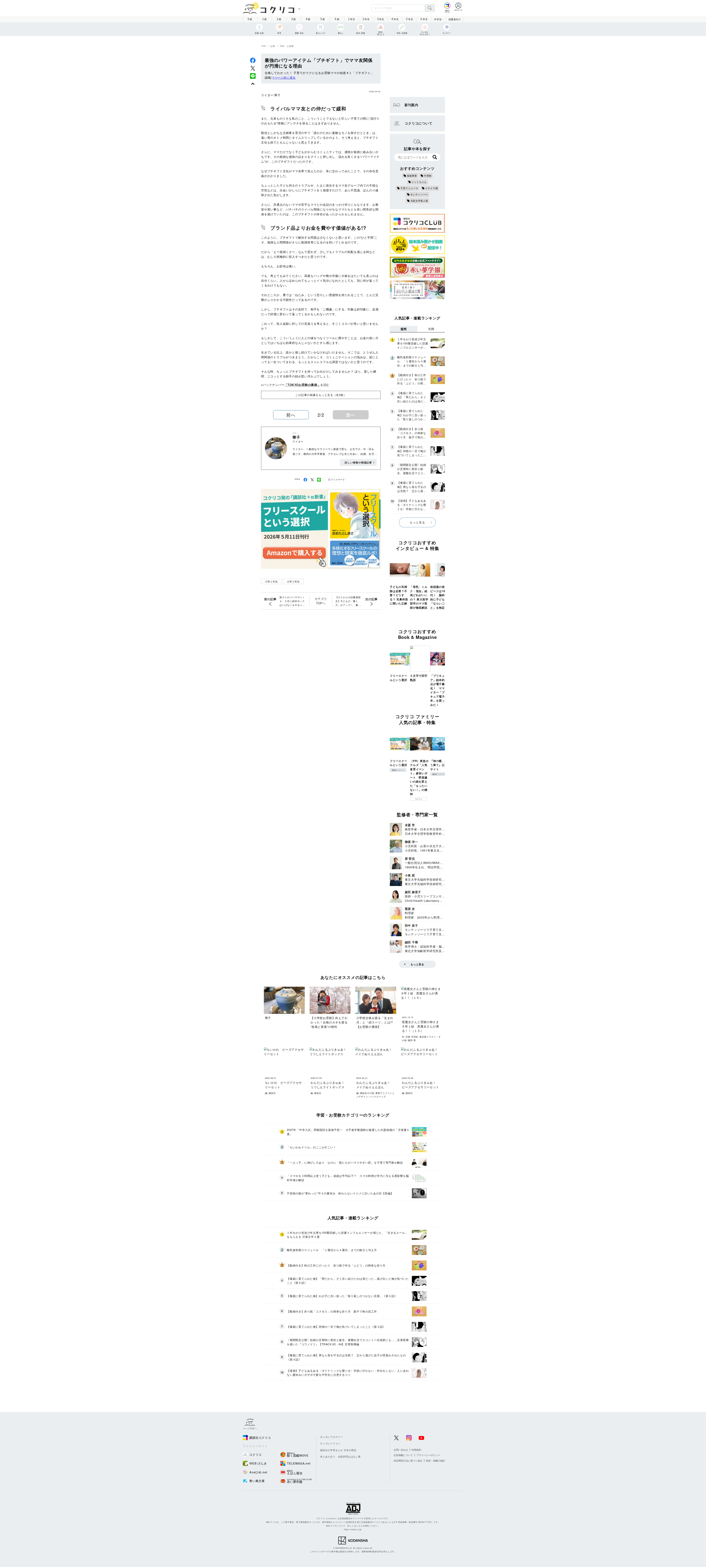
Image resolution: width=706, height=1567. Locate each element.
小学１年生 (271, 581)
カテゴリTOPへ (321, 601)
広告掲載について (403, 1455)
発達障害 (412, 175)
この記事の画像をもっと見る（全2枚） (320, 395)
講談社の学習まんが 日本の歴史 (338, 1450)
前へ (291, 414)
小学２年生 (293, 581)
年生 (351, 19)
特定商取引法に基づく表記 (408, 1460)
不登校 (428, 175)
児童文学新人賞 (419, 200)
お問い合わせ (401, 1449)
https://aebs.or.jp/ (353, 1529)
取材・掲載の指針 (435, 1460)
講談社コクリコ (398, 770)
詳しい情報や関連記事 (358, 462)
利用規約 (416, 1449)
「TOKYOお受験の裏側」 (302, 385)
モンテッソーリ (419, 194)
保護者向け (454, 19)
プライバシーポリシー (428, 1455)
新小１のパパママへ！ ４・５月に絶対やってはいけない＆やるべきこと (292, 601)
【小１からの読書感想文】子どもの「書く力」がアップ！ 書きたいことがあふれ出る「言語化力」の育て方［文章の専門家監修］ (348, 601)
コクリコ (418, 799)
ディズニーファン (330, 1443)
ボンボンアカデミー (331, 1437)
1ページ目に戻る (284, 77)
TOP (263, 45)
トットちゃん (419, 182)
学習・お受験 (287, 45)
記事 (272, 45)
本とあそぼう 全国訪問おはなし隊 (340, 1456)
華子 (277, 95)
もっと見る (417, 522)
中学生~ (438, 19)
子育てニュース (409, 188)
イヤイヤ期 (431, 188)
